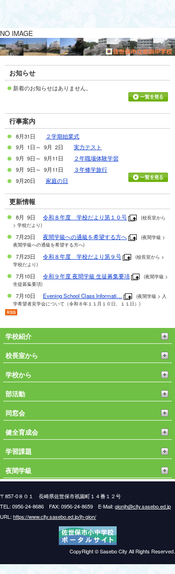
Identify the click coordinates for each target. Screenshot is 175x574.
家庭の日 (57, 180)
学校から (19, 374)
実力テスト (88, 147)
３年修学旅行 (90, 169)
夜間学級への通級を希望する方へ (85, 236)
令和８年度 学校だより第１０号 (85, 217)
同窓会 (15, 412)
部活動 (15, 393)
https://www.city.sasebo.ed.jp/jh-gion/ (54, 516)
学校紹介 (19, 336)
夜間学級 (19, 470)
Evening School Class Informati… (82, 295)
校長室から (22, 355)
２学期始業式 (62, 136)
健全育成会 (22, 431)
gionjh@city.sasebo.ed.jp (143, 506)
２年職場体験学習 (96, 158)
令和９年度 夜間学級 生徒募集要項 (86, 276)
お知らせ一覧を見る (148, 97)
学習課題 (19, 451)
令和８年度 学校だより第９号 (82, 256)
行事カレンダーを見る (148, 177)
